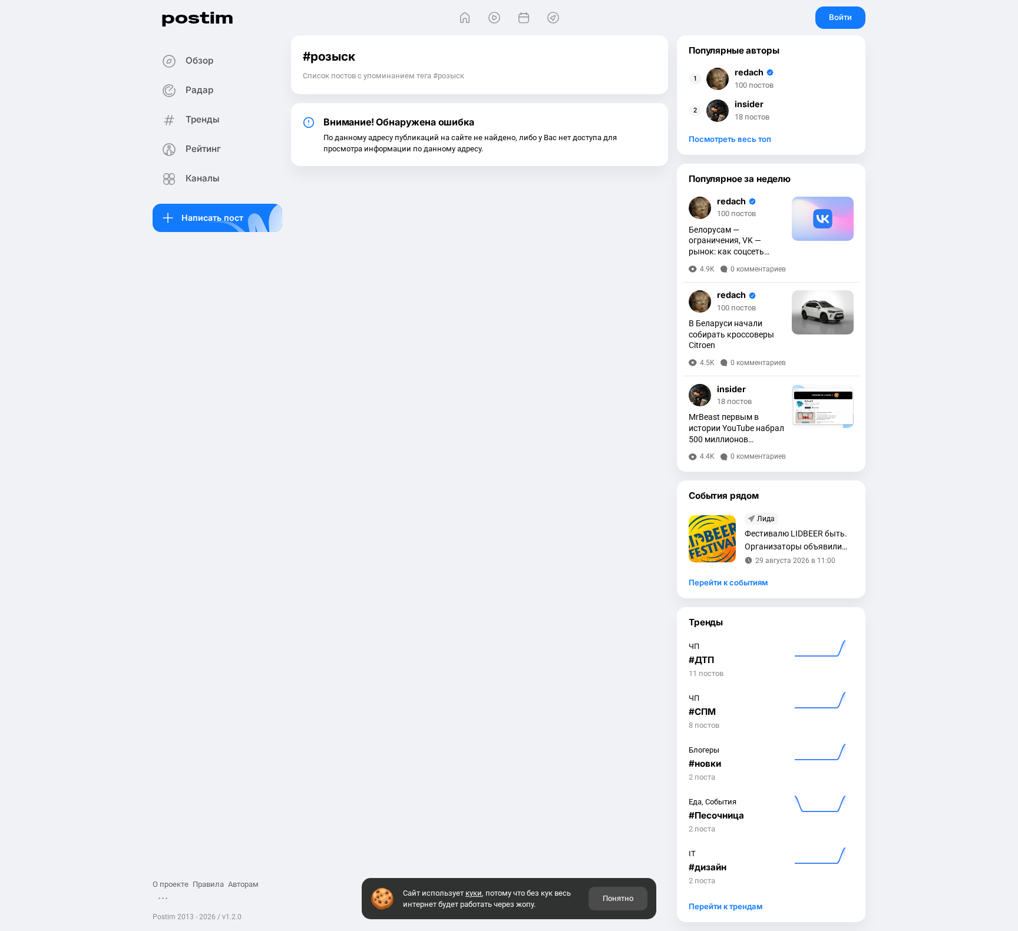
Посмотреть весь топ (730, 139)
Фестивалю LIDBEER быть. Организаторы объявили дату (796, 541)
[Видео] (494, 18)
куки (473, 893)
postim (197, 17)
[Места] (553, 18)
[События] (524, 18)
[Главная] (465, 18)
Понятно (618, 898)
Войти (840, 17)
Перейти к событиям (728, 582)
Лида (766, 519)
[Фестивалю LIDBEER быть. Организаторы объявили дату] (712, 538)
